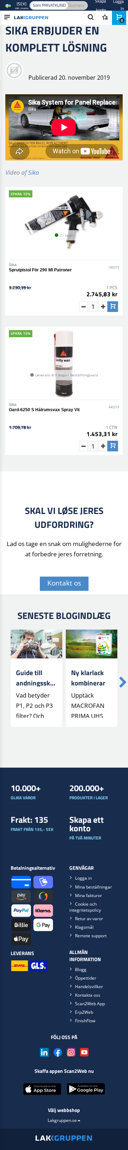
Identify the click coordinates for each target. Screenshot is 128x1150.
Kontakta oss (87, 995)
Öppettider (85, 978)
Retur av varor (89, 919)
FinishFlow (85, 1021)
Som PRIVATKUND (49, 5)
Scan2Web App (90, 1004)
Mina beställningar (93, 887)
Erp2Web (84, 1012)
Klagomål (84, 927)
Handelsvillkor (89, 987)
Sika (33, 172)
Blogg (80, 969)
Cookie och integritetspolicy (85, 907)
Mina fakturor (88, 895)
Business (76, 5)
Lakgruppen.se (62, 1120)
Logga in (83, 878)
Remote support (91, 936)
